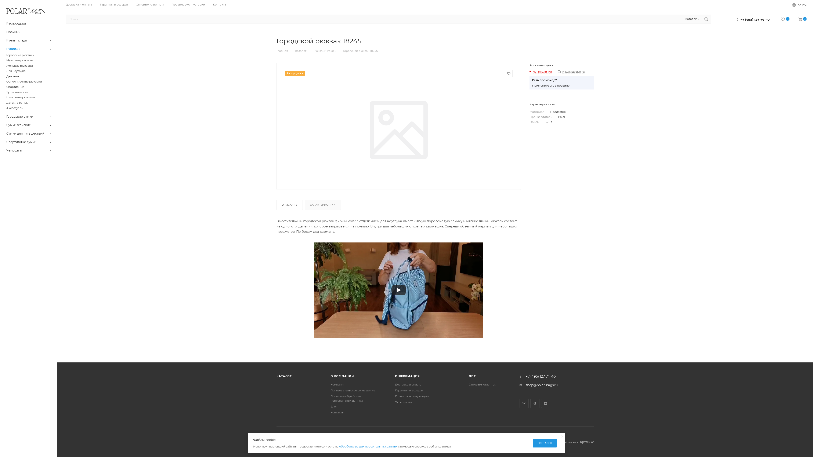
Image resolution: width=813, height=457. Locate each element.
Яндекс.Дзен (545, 403)
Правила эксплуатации (412, 396)
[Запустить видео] (398, 290)
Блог (333, 406)
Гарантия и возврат (409, 390)
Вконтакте (524, 403)
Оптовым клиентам (482, 384)
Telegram (534, 403)
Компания (337, 384)
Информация (407, 376)
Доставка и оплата (408, 384)
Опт (472, 376)
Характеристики (323, 204)
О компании (342, 376)
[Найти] (706, 19)
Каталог (284, 376)
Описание (289, 204)
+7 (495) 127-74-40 (755, 20)
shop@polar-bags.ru (542, 385)
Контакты (337, 412)
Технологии (403, 402)
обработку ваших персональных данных (368, 446)
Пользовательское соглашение (352, 390)
